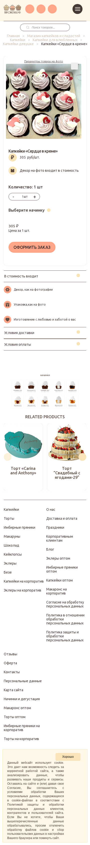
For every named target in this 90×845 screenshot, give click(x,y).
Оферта (10, 663)
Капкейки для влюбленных (55, 40)
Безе (8, 572)
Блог (50, 549)
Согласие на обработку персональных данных (65, 604)
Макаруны (12, 536)
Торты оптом (15, 717)
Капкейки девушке (18, 44)
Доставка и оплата (61, 518)
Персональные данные (23, 681)
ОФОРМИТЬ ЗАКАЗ (32, 247)
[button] (8, 457)
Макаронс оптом (17, 708)
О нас (50, 509)
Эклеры (10, 563)
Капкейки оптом (59, 580)
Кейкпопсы (13, 554)
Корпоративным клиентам (59, 538)
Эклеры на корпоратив (22, 590)
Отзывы (10, 654)
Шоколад (11, 545)
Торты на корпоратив (21, 739)
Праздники (55, 527)
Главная (13, 36)
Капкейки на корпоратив (24, 581)
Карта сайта (13, 690)
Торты (9, 518)
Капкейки (17, 40)
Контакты (12, 672)
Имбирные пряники (19, 527)
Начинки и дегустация (22, 699)
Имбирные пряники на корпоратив (22, 728)
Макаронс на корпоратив (56, 591)
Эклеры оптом (58, 558)
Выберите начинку (26, 210)
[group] (23, 457)
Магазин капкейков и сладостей (53, 36)
